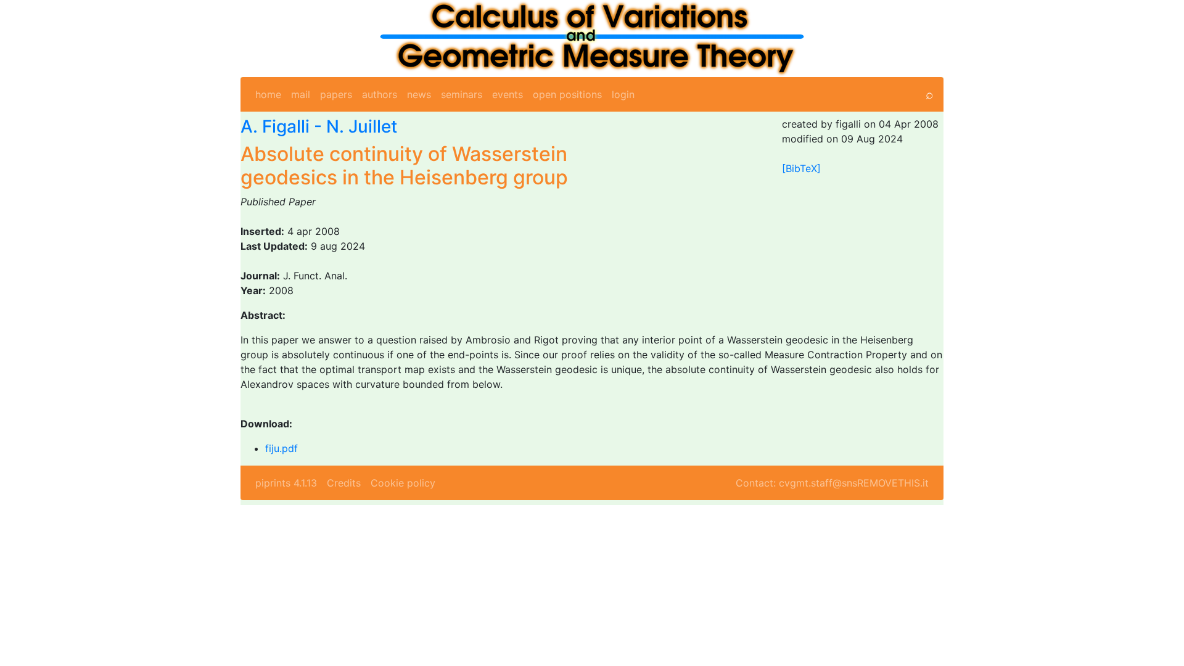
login (623, 94)
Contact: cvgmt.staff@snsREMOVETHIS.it (832, 483)
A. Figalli (275, 126)
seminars (461, 94)
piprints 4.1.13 (286, 483)
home (268, 94)
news (419, 94)
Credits (344, 483)
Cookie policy (403, 483)
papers (336, 94)
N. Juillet (361, 126)
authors (379, 94)
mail (300, 94)
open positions (567, 94)
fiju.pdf (281, 448)
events (507, 94)
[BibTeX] (801, 168)
